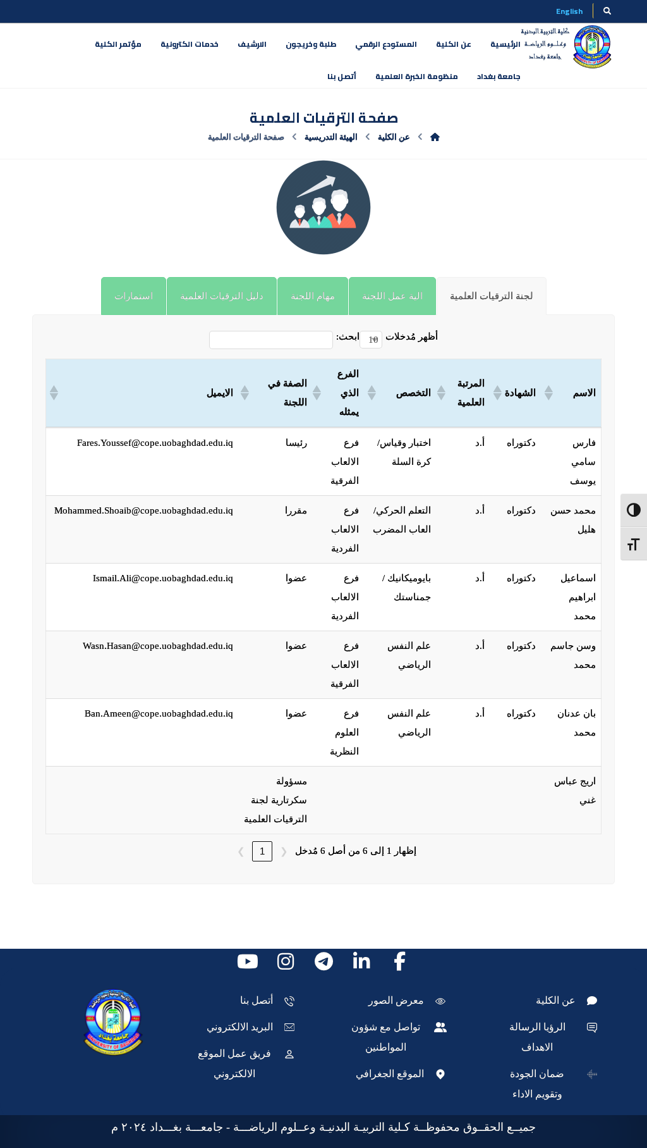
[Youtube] (248, 961)
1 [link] (262, 851)
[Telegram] (323, 961)
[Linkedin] (361, 961)
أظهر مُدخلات (411, 336)
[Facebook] (399, 961)
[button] (549, 392)
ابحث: (348, 336)
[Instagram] (286, 961)
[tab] (492, 296)
